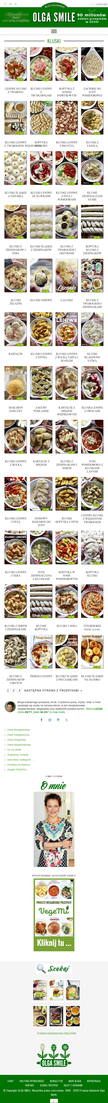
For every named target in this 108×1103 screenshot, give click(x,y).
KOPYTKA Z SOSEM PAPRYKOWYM (66, 92)
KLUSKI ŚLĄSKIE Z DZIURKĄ (16, 194)
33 (98, 79)
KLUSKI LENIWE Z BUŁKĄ (15, 463)
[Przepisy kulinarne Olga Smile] (54, 17)
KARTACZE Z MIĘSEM (41, 463)
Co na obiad (14, 749)
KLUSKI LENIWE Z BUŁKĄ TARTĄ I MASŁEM (66, 357)
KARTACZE (16, 354)
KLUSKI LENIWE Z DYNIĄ (41, 355)
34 (73, 237)
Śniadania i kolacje (17, 754)
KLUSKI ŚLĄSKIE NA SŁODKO (92, 677)
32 (47, 345)
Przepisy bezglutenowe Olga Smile (56, 1033)
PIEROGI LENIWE (41, 676)
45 (22, 183)
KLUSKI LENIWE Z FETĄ (15, 520)
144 (72, 345)
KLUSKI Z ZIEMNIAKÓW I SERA (16, 249)
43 (73, 79)
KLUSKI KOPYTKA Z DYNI (66, 520)
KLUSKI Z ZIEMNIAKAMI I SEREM (66, 464)
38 (47, 398)
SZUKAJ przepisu (49, 1085)
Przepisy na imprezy (18, 764)
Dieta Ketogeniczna (18, 734)
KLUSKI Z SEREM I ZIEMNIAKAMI (15, 627)
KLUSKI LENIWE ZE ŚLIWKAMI (41, 194)
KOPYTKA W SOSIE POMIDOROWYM (67, 575)
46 (47, 452)
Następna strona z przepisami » (53, 690)
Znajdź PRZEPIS (16, 769)
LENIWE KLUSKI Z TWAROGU (15, 90)
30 (98, 183)
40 (73, 452)
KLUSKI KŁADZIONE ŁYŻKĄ (92, 357)
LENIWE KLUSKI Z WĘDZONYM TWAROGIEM (92, 518)
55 (98, 452)
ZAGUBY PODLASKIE (41, 409)
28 (47, 79)
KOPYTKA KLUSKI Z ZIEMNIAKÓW (92, 249)
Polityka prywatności (32, 1081)
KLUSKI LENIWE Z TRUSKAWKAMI (41, 92)
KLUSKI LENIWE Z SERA (15, 573)
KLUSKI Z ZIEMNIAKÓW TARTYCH (15, 679)
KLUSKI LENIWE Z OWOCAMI (92, 409)
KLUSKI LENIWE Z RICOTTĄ (66, 144)
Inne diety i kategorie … (20, 759)
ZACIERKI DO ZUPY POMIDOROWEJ (92, 92)
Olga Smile (24, 1090)
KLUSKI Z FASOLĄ (92, 144)
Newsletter (56, 1081)
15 (73, 291)
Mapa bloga (75, 1081)
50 (47, 563)
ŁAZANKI (67, 300)
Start (10, 1081)
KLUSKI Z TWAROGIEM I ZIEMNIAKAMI (92, 303)
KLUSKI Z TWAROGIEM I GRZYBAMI (67, 249)
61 (98, 291)
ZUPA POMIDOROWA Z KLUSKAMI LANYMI (92, 466)
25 (98, 345)
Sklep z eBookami (73, 1085)
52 (22, 398)
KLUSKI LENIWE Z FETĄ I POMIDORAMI (66, 196)
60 (22, 617)
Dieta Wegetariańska (19, 744)
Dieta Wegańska (16, 739)
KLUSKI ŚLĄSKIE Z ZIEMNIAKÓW (41, 248)
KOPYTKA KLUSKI (92, 573)
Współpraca (94, 1081)
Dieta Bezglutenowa (18, 729)
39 (73, 563)
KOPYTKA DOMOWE (41, 144)
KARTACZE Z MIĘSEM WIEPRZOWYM (66, 411)
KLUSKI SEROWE (41, 300)
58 (47, 509)
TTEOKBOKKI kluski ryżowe (92, 627)
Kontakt (29, 1085)
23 (98, 667)
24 (22, 667)
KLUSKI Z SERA (67, 626)
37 (22, 79)
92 (47, 667)
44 (73, 617)
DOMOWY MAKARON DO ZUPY (41, 521)
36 (73, 133)
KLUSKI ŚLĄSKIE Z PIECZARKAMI (67, 677)
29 (73, 183)
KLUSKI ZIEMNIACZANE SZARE (92, 196)
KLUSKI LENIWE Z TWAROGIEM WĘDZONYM (23, 144)
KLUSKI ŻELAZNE (16, 301)
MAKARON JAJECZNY (16, 409)
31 (98, 133)
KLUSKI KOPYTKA (41, 627)
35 (22, 133)
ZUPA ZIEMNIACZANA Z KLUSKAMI (41, 575)
